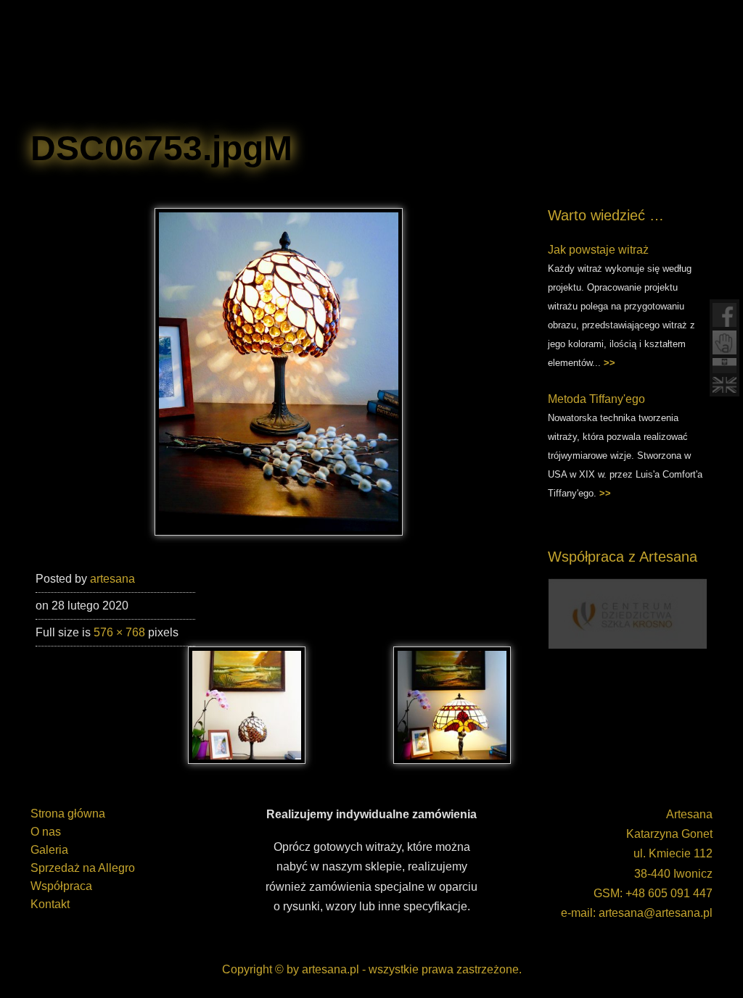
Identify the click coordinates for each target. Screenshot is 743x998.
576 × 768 (119, 632)
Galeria (49, 850)
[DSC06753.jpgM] (279, 531)
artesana (112, 579)
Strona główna (67, 813)
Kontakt (50, 904)
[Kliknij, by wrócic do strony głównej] (153, 65)
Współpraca (61, 886)
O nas (45, 832)
